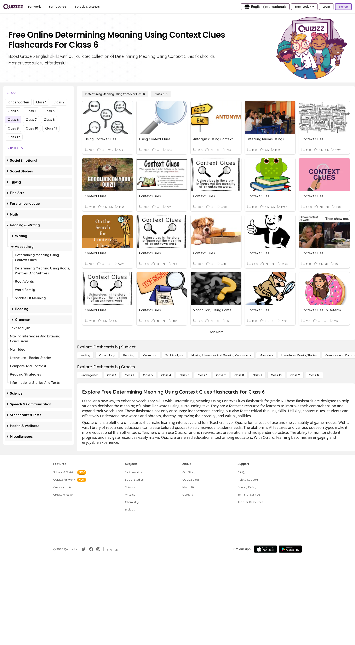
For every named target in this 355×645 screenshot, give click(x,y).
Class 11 (51, 128)
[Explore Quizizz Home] (13, 6)
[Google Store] (290, 549)
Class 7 (31, 120)
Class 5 (49, 111)
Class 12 (14, 137)
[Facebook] (91, 549)
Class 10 (32, 128)
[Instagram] (98, 549)
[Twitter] (84, 549)
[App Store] (265, 549)
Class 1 (41, 102)
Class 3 (13, 111)
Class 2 (58, 102)
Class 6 (13, 120)
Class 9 (13, 128)
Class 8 (49, 120)
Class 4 (30, 111)
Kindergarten (18, 102)
